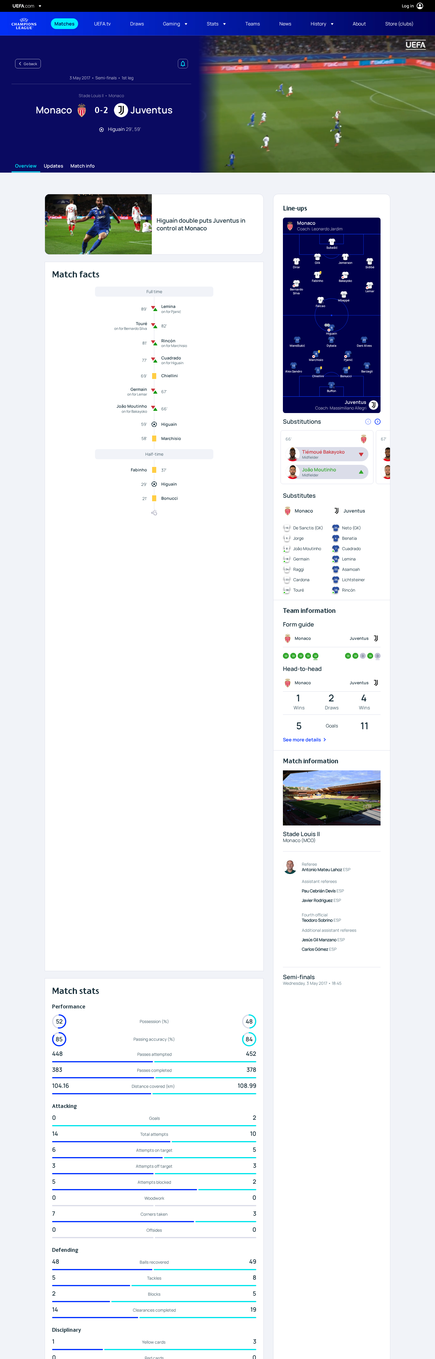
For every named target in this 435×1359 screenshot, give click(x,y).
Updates (53, 166)
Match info (82, 166)
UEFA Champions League (24, 23)
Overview (26, 166)
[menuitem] (67, 23)
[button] (175, 23)
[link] (64, 23)
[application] (313, 104)
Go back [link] (30, 63)
